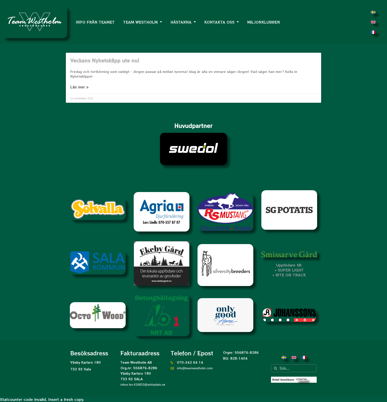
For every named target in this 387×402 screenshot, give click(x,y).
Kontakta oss (219, 22)
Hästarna (180, 22)
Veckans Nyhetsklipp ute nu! (105, 60)
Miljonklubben (263, 22)
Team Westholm (140, 22)
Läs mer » (79, 86)
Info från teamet (95, 22)
